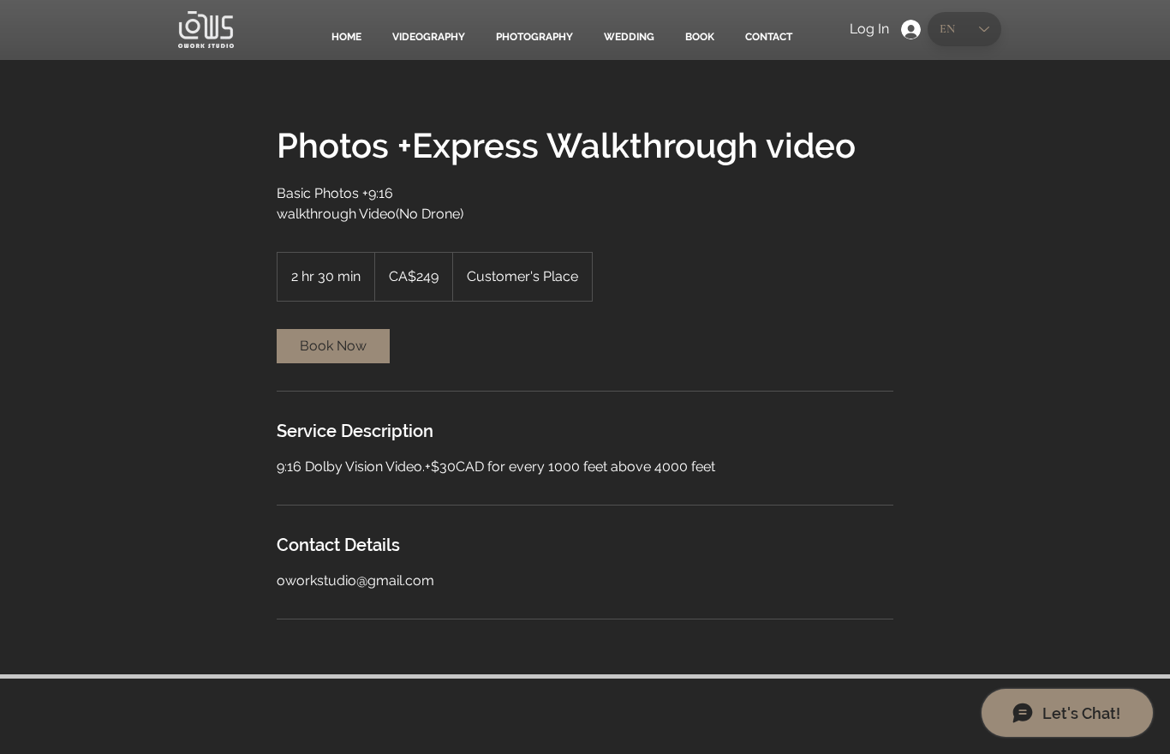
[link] (333, 346)
